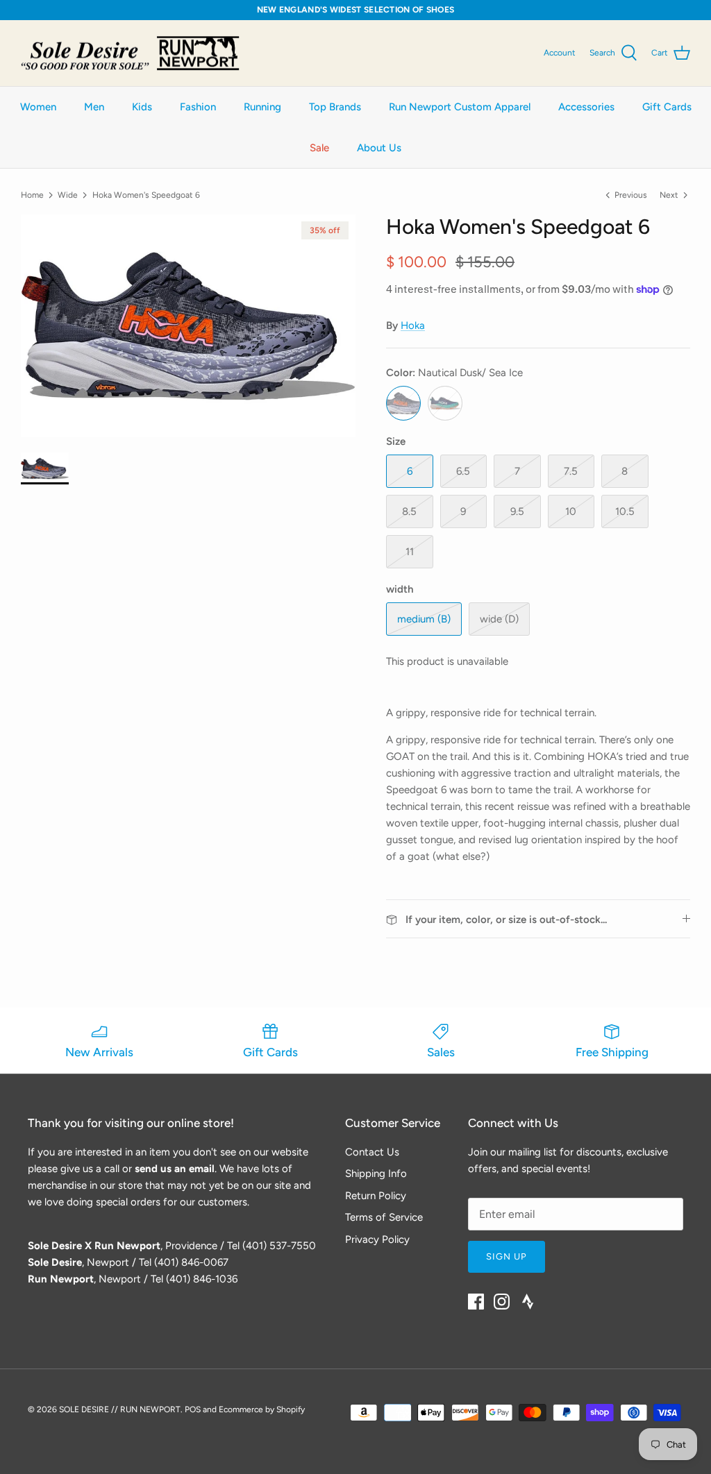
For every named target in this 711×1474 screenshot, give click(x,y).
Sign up (506, 1256)
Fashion (198, 107)
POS (193, 1409)
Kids (142, 107)
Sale (319, 148)
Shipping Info (376, 1173)
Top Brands (335, 107)
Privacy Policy (377, 1239)
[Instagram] (502, 1302)
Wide (68, 194)
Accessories (586, 107)
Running (262, 107)
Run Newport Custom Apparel (459, 107)
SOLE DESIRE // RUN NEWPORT (120, 1409)
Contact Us (372, 1152)
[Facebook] (476, 1302)
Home (32, 194)
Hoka (413, 325)
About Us (379, 148)
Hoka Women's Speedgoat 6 (146, 194)
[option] (188, 325)
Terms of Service (384, 1217)
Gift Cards (667, 107)
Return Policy (375, 1195)
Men (94, 107)
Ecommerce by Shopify (262, 1409)
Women (38, 107)
